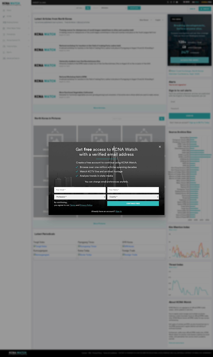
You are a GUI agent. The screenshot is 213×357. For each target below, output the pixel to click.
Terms (72, 205)
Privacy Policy (86, 205)
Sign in (119, 211)
